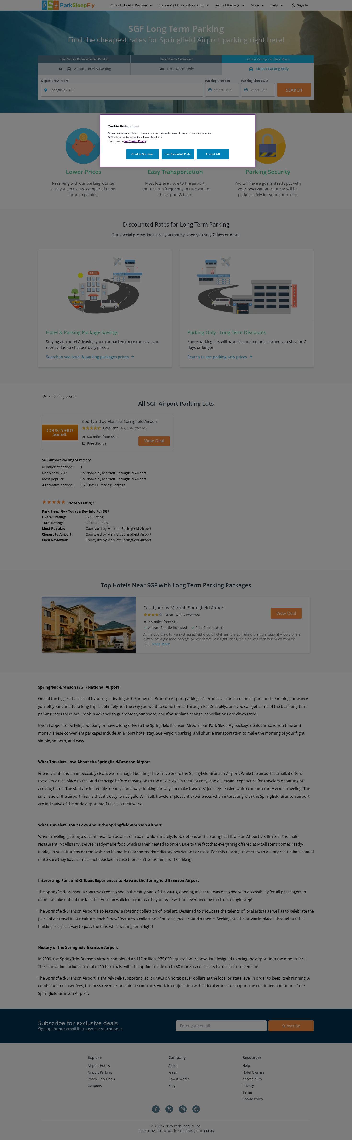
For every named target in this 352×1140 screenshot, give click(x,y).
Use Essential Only (178, 154)
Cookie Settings (142, 154)
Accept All (213, 154)
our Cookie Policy (135, 141)
